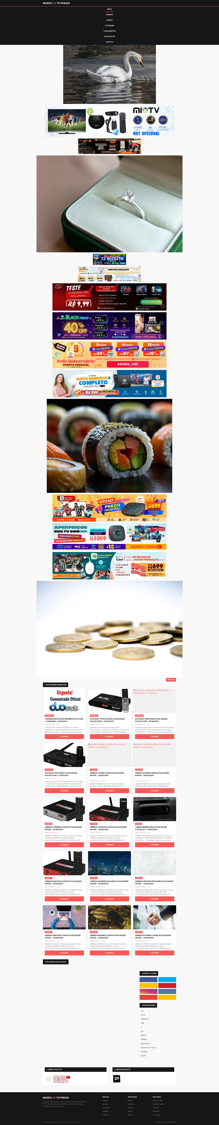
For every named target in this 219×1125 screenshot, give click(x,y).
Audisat (109, 20)
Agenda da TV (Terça (148, 1047)
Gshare (130, 1100)
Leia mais (64, 736)
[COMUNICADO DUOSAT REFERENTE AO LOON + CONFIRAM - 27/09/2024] (64, 701)
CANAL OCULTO (50, 724)
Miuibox (130, 1115)
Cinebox (109, 14)
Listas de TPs (109, 36)
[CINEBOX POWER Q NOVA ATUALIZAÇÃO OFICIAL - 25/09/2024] (154, 755)
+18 (142, 1011)
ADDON (143, 1035)
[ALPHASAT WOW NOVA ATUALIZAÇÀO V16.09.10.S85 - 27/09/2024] (64, 755)
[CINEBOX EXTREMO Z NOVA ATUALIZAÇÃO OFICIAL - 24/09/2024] (154, 917)
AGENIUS (144, 1051)
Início (109, 9)
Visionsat (131, 1104)
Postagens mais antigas (55, 962)
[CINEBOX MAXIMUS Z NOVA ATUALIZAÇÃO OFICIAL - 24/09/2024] (109, 917)
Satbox (130, 1111)
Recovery (156, 1111)
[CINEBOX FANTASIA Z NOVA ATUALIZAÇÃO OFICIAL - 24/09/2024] (64, 917)
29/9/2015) (145, 1019)
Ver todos (171, 679)
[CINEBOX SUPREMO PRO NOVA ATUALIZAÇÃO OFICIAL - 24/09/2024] (109, 863)
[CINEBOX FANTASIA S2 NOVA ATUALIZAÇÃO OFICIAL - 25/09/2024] (64, 863)
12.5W (143, 1015)
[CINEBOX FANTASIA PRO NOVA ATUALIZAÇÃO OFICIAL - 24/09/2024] (154, 863)
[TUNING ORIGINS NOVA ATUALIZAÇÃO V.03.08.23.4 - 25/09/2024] (154, 809)
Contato (109, 42)
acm (142, 1031)
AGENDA (144, 1039)
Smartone (131, 1108)
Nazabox (106, 1111)
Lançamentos (110, 31)
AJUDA (143, 1056)
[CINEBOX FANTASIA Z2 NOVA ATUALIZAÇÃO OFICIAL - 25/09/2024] (109, 809)
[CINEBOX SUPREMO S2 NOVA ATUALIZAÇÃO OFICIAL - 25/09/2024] (64, 809)
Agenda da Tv (145, 1043)
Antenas (156, 1108)
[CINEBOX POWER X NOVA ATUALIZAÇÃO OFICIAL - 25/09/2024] (109, 755)
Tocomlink (109, 25)
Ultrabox (106, 1115)
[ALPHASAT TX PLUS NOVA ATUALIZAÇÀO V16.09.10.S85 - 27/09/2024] (109, 701)
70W (142, 1023)
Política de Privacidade (168, 1122)
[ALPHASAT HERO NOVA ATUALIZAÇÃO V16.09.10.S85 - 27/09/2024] (154, 701)
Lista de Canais (158, 1104)
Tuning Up (156, 1115)
